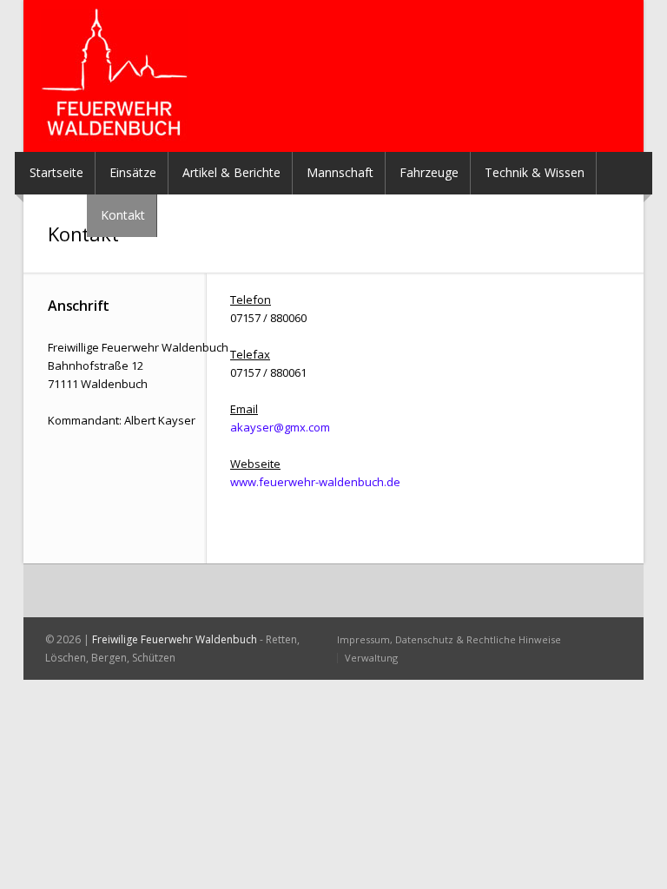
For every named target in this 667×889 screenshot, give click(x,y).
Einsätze (132, 172)
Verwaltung (371, 657)
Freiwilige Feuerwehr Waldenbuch (174, 639)
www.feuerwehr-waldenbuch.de (315, 482)
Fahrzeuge (429, 172)
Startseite (56, 172)
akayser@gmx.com (280, 427)
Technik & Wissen (534, 172)
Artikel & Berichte (231, 172)
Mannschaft (340, 172)
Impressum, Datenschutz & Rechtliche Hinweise (449, 639)
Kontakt (123, 215)
